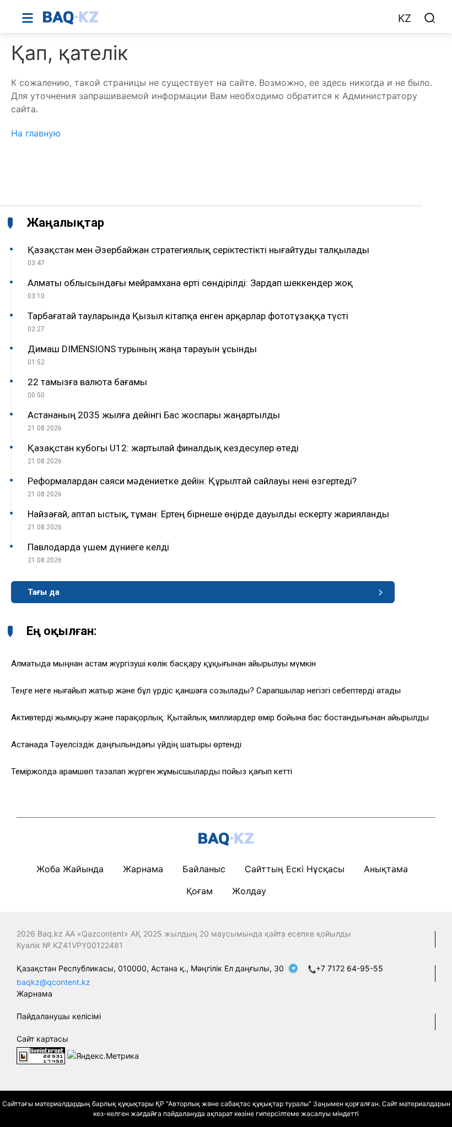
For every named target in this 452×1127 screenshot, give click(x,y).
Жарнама (143, 868)
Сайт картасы (42, 1038)
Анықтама (386, 868)
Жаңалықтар (65, 223)
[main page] (214, 17)
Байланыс (203, 868)
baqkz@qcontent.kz (53, 982)
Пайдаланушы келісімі (59, 1016)
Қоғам (199, 890)
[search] (430, 18)
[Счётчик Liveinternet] (41, 1055)
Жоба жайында (70, 868)
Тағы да (44, 592)
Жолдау (249, 890)
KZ (404, 18)
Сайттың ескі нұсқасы (295, 868)
